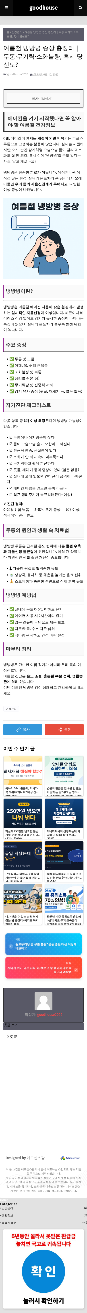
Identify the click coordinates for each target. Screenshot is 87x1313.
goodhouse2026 (17, 74)
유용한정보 (44, 1223)
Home (4, 1200)
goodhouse (43, 7)
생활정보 (44, 1215)
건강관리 (17, 32)
